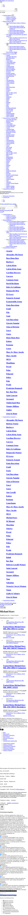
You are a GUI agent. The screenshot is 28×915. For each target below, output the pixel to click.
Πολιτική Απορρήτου (8, 738)
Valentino (10, 583)
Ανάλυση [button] (2, 853)
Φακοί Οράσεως (7, 220)
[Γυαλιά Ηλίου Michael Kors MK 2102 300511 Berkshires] (15, 701)
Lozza (8, 348)
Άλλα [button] (1, 875)
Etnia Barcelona (12, 305)
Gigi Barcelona (12, 320)
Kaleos (9, 341)
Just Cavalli (11, 492)
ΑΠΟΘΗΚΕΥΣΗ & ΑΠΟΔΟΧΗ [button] (8, 891)
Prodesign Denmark (14, 388)
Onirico (9, 529)
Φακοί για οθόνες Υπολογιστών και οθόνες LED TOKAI (18, 234)
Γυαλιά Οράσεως (7, 214)
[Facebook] (1, 730)
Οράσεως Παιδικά (10, 218)
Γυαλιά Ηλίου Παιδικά (8, 600)
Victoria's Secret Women (16, 586)
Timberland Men (13, 403)
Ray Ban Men (11, 392)
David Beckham (12, 283)
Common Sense (12, 280)
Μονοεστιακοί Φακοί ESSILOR (17, 242)
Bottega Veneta (12, 424)
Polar (8, 370)
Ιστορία (5, 739)
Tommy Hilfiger (12, 406)
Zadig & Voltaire (13, 594)
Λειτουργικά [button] (3, 834)
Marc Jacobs (11, 356)
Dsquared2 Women (13, 453)
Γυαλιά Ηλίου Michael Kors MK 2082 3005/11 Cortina (14, 628)
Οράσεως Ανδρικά (10, 215)
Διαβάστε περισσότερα (8, 657)
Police (8, 377)
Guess (8, 334)
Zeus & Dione (11, 414)
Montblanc (10, 363)
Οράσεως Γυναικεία (11, 217)
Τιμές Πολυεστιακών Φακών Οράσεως (16, 221)
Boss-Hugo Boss (12, 258)
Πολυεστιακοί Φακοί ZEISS (16, 227)
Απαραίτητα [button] (3, 882)
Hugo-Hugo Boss (13, 338)
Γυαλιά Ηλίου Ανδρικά (8, 247)
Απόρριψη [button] (3, 803)
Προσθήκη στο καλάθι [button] (8, 637)
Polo (8, 381)
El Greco (9, 294)
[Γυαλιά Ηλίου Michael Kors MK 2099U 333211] (15, 682)
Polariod (9, 374)
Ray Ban (9, 561)
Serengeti (10, 399)
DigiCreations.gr (20, 789)
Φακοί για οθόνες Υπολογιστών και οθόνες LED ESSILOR (18, 237)
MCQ (8, 359)
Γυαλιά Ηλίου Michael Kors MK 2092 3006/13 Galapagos (14, 667)
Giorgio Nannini (12, 323)
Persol (8, 367)
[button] (8, 895)
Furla (8, 471)
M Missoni (10, 521)
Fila (7, 312)
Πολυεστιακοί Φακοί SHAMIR (17, 228)
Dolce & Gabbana (13, 287)
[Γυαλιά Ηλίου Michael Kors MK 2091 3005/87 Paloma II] (15, 643)
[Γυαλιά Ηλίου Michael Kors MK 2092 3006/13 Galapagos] (15, 662)
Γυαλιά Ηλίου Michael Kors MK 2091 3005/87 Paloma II (14, 647)
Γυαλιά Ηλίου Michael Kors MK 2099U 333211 (14, 686)
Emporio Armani (13, 298)
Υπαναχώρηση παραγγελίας (10, 741)
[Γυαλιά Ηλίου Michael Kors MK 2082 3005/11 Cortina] (15, 623)
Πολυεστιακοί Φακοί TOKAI (16, 222)
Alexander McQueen (14, 255)
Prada (8, 385)
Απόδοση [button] (2, 844)
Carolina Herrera (13, 273)
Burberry (10, 262)
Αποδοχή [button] (13, 800)
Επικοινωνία (6, 197)
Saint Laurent (11, 395)
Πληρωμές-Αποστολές (8, 196)
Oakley (9, 410)
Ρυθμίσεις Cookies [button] (5, 800)
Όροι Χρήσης (6, 736)
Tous (8, 579)
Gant (8, 316)
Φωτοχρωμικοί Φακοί (11, 246)
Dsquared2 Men (12, 291)
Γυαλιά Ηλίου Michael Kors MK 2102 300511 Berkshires (14, 706)
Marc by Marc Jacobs (15, 352)
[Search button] (16, 206)
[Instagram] (2, 730)
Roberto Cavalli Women (16, 565)
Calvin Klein (11, 265)
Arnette (9, 251)
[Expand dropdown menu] (12, 220)
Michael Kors (11, 518)
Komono (9, 345)
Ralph (8, 557)
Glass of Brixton (12, 327)
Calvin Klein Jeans (13, 269)
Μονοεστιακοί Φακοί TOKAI (16, 240)
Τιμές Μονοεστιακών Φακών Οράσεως (16, 239)
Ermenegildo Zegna (14, 302)
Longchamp (11, 503)
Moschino (10, 525)
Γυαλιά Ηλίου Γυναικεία (9, 417)
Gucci (8, 330)
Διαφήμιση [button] (2, 864)
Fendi (8, 309)
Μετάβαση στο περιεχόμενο (7, 0)
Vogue (8, 590)
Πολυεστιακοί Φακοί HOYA (16, 229)
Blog (4, 732)
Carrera (9, 276)
